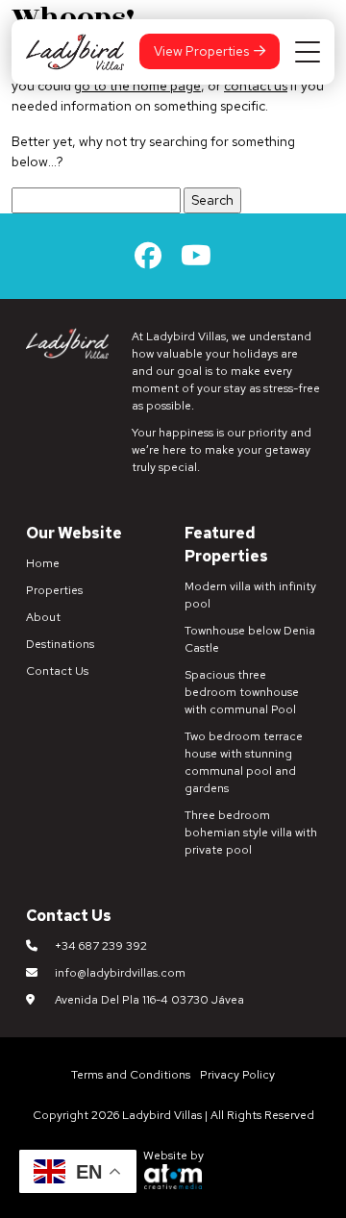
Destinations (60, 644)
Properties (54, 590)
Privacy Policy (237, 1074)
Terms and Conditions (130, 1074)
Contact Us (57, 671)
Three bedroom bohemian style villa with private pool (251, 833)
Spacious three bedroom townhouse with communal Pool (242, 692)
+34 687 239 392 (101, 946)
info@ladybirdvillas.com (120, 973)
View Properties (201, 51)
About (43, 617)
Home (43, 563)
